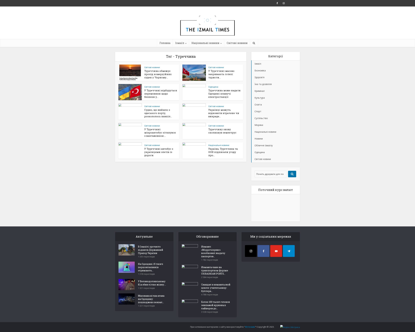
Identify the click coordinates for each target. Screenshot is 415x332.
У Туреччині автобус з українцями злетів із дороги (158, 152)
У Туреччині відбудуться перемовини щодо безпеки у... (160, 93)
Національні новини (205, 43)
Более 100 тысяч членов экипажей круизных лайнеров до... (215, 305)
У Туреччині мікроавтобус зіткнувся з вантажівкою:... (160, 132)
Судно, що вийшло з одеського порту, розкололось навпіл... (158, 113)
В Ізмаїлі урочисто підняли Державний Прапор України (150, 250)
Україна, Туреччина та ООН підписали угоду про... (223, 152)
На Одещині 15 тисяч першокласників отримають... (150, 267)
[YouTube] (276, 251)
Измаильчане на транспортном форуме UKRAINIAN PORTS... (214, 270)
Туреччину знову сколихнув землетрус (222, 131)
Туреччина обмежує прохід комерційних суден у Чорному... (158, 74)
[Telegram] (289, 251)
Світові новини (237, 43)
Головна (165, 43)
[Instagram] (251, 251)
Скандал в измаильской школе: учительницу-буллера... (215, 288)
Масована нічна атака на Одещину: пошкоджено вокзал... (151, 299)
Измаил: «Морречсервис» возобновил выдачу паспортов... (213, 251)
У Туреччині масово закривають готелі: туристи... (221, 74)
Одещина (213, 86)
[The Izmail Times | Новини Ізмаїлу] (207, 29)
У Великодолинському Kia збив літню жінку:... (152, 283)
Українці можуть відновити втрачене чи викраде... (223, 113)
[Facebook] (263, 251)
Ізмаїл (179, 43)
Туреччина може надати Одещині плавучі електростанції (224, 93)
